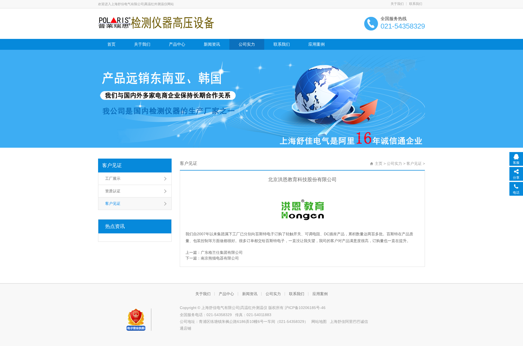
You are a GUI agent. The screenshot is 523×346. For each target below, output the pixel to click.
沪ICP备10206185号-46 (305, 307)
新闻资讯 (212, 44)
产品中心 (177, 44)
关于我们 (397, 4)
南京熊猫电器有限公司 (220, 258)
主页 (378, 163)
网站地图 (319, 321)
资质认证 (112, 191)
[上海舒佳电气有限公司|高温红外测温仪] (156, 22)
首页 (111, 44)
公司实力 (247, 44)
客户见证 (112, 165)
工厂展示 (112, 178)
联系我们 (415, 4)
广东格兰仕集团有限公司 (222, 252)
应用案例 (316, 44)
